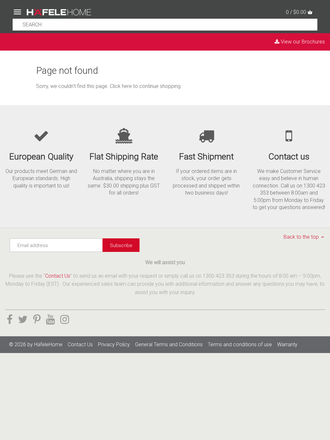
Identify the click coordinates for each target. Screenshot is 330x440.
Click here (121, 86)
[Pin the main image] (37, 319)
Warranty (287, 344)
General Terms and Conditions (169, 344)
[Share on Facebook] (10, 319)
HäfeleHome (48, 344)
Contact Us (57, 276)
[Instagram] (64, 319)
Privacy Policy (114, 344)
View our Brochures (302, 42)
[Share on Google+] (50, 319)
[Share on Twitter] (23, 319)
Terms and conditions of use (240, 344)
